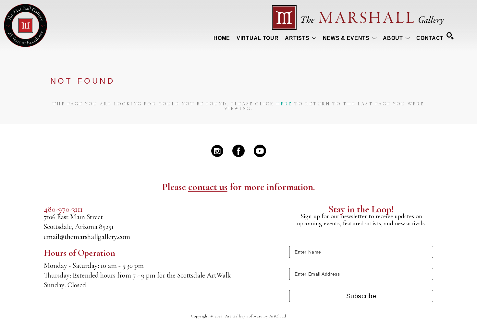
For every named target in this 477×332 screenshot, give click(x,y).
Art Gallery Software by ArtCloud (255, 316)
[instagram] (217, 151)
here (284, 104)
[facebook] (238, 151)
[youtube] (260, 151)
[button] (300, 38)
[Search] (450, 35)
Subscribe (361, 296)
